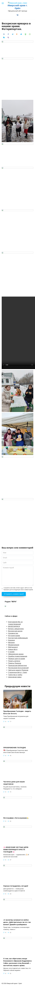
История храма (14, 636)
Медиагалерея (13, 645)
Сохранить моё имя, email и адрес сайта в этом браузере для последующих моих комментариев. (18, 588)
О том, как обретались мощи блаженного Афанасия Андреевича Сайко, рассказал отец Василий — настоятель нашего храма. (17, 962)
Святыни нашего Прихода (18, 670)
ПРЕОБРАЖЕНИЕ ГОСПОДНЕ (14, 748)
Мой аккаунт (13, 647)
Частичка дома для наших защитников (14, 783)
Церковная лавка (14, 677)
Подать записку (14, 661)
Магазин (11, 642)
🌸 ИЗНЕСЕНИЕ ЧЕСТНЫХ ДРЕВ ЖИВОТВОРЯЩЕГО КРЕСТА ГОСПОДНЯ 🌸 (15, 849)
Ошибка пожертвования (17, 656)
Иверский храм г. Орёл (17, 7)
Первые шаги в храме (16, 659)
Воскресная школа (15, 631)
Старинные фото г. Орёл (17, 672)
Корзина (11, 640)
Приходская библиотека (17, 665)
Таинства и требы (15, 675)
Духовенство (13, 633)
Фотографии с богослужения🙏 (16, 818)
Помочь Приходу (14, 663)
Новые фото (12, 649)
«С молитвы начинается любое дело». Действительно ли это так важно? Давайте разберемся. (17, 922)
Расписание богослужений (18, 668)
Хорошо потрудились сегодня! (15, 886)
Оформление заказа (15, 654)
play (9, 610)
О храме (11, 652)
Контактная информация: (18, 638)
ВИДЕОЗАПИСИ (14, 626)
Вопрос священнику (16, 629)
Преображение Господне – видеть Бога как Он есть (17, 712)
